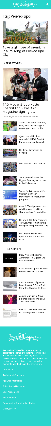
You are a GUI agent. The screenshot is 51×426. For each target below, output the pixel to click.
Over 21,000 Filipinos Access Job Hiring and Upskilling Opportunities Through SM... (32, 209)
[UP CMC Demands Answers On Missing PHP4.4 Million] (10, 313)
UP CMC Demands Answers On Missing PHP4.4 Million (32, 311)
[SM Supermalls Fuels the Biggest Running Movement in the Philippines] (10, 181)
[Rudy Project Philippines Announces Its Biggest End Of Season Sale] (10, 258)
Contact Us (8, 369)
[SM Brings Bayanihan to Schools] (10, 153)
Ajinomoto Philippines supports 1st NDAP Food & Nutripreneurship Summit (31, 139)
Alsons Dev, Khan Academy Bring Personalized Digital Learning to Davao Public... (32, 125)
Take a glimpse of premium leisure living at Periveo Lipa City (24, 51)
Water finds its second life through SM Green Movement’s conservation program (32, 195)
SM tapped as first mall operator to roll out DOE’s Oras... (31, 236)
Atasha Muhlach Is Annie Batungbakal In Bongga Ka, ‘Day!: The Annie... (32, 299)
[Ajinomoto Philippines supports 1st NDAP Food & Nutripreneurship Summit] (10, 140)
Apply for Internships (12, 381)
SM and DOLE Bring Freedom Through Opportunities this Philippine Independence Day (33, 223)
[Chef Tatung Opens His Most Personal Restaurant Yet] (10, 272)
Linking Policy (9, 408)
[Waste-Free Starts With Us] (10, 167)
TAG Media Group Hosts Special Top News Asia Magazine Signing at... (21, 108)
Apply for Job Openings (13, 375)
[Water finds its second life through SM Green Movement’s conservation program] (10, 194)
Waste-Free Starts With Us (32, 163)
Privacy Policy (9, 397)
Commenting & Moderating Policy (19, 403)
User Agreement (11, 392)
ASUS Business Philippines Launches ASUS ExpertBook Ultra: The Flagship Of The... (32, 285)
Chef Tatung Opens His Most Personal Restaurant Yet (33, 270)
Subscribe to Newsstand (14, 386)
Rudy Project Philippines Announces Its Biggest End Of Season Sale (32, 257)
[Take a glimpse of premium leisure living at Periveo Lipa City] (25, 32)
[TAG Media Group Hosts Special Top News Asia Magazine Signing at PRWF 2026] (25, 84)
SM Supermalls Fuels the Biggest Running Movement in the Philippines (32, 180)
